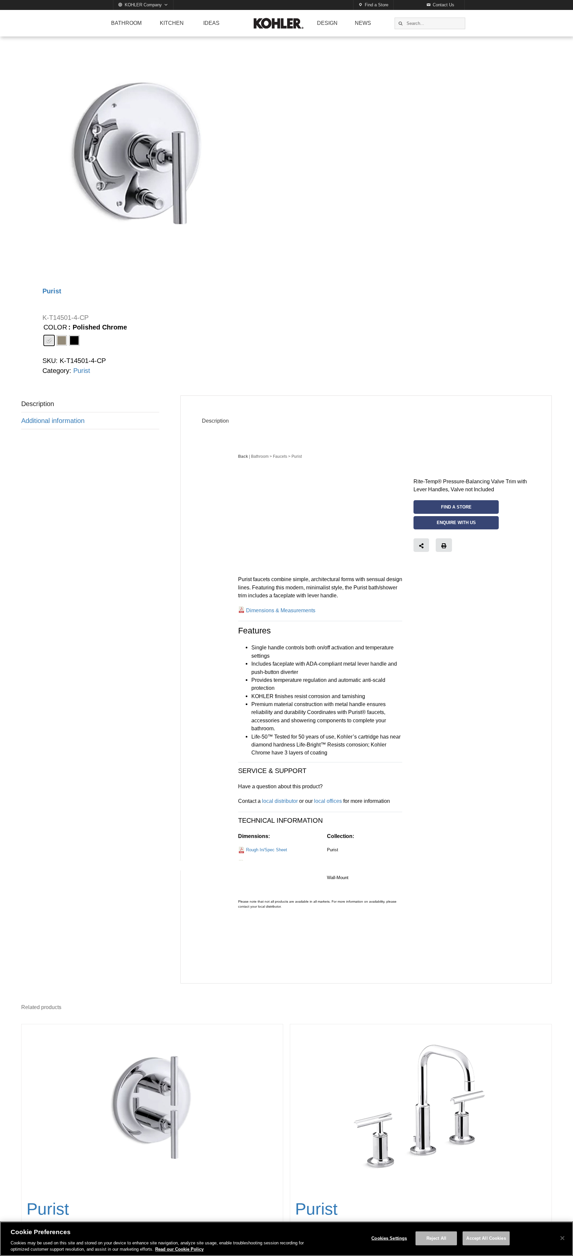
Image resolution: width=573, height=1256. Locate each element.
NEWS (363, 23)
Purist (81, 370)
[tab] (90, 403)
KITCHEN (172, 23)
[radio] (49, 340)
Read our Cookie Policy (179, 1249)
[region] (286, 1239)
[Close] (562, 1238)
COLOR (55, 327)
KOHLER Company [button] (143, 4)
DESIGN (327, 23)
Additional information (53, 420)
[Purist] (152, 1107)
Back (243, 456)
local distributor (280, 801)
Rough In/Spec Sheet (266, 849)
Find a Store (376, 4)
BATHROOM (126, 23)
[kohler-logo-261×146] (278, 20)
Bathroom (260, 456)
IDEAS (211, 23)
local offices (328, 801)
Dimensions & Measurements (280, 610)
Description (37, 403)
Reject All (436, 1238)
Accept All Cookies (486, 1238)
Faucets (280, 456)
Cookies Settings (389, 1238)
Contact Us (443, 4)
